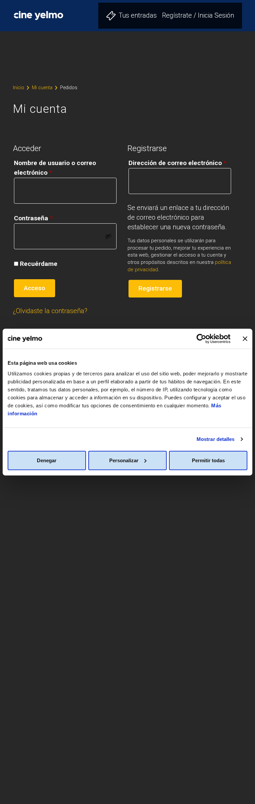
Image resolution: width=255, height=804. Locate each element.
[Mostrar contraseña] (108, 236)
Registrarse (155, 288)
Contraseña (33, 218)
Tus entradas (138, 15)
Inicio (18, 88)
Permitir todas (208, 460)
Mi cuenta (42, 88)
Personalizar (123, 460)
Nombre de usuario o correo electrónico (55, 167)
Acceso (34, 288)
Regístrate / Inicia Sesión (198, 15)
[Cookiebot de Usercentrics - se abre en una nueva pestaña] (201, 339)
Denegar (46, 460)
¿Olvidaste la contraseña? (50, 311)
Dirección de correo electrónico (177, 163)
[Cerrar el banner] (245, 338)
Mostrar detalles (216, 439)
